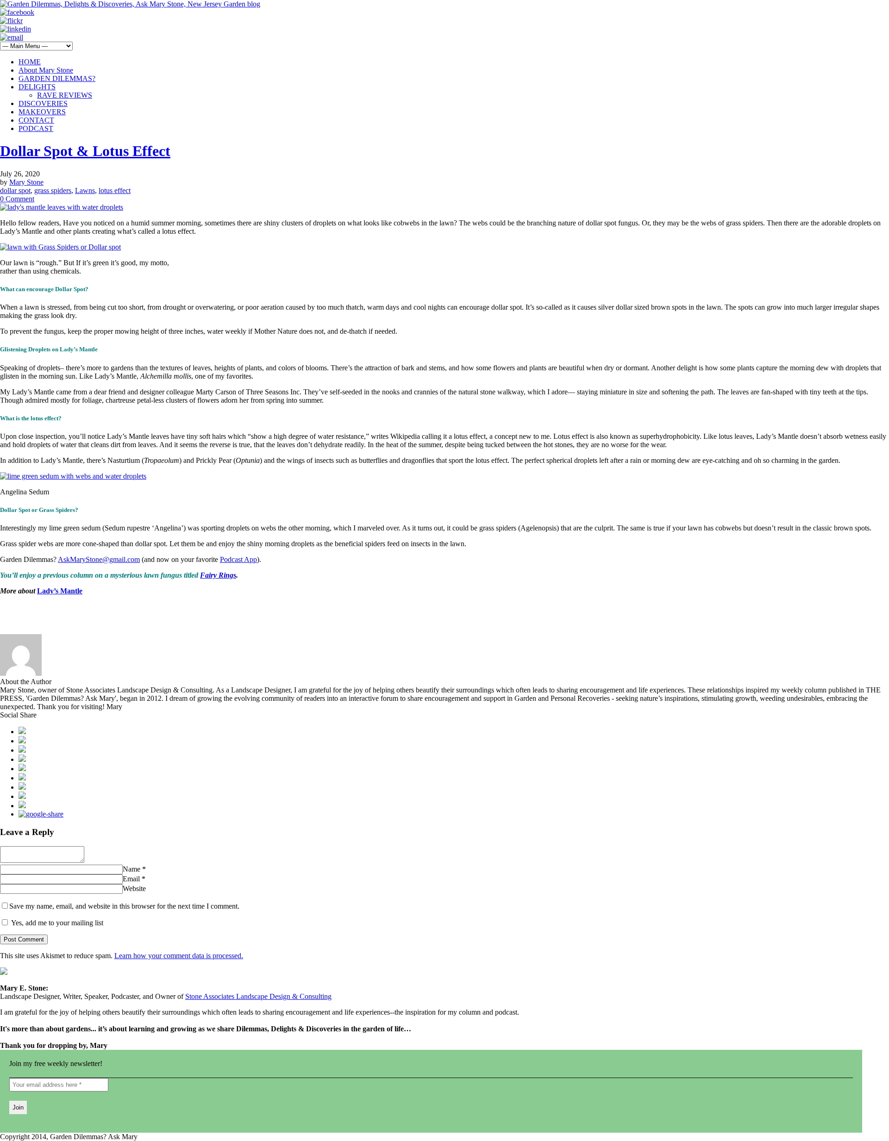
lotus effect (115, 190)
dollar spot (15, 190)
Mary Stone (26, 182)
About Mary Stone (46, 70)
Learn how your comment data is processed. (178, 956)
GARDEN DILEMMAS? (57, 78)
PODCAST (36, 128)
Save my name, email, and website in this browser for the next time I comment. (124, 906)
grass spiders (52, 190)
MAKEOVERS (42, 112)
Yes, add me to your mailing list (56, 923)
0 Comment (17, 199)
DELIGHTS (37, 87)
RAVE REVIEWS (64, 95)
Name (131, 869)
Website (134, 888)
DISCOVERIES (43, 103)
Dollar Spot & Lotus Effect (85, 151)
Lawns (85, 190)
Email (131, 879)
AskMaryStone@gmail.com (99, 559)
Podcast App (238, 559)
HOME (30, 62)
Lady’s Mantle (59, 591)
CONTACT (36, 120)
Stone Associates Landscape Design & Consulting (258, 996)
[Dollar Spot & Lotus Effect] (61, 207)
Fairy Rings (218, 575)
